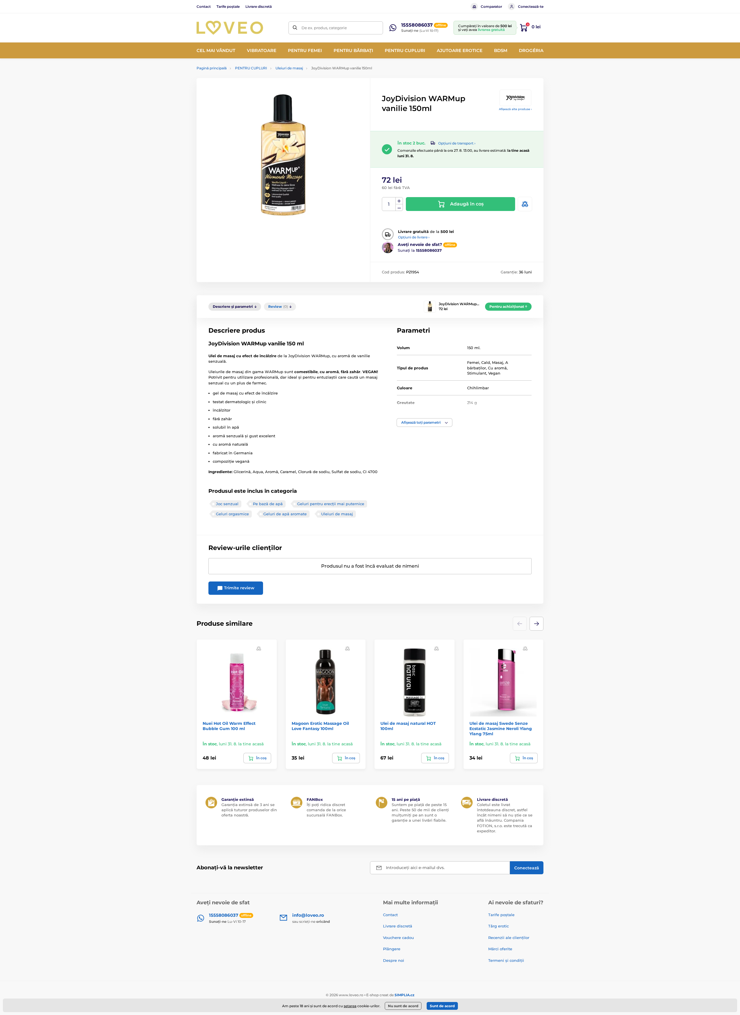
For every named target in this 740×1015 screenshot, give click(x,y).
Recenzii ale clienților (508, 937)
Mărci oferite (500, 949)
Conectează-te (530, 6)
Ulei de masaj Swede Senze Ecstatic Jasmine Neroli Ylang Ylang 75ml (500, 728)
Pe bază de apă (268, 503)
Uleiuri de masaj (289, 68)
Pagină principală (212, 68)
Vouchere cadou (398, 937)
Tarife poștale (228, 6)
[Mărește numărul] (399, 200)
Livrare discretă (258, 6)
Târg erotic (498, 926)
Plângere (391, 949)
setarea (350, 1006)
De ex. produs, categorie (324, 27)
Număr (389, 204)
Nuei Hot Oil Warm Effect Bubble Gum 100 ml (229, 726)
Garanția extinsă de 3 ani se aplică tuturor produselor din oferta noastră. (249, 809)
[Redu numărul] (399, 207)
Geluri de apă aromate (285, 514)
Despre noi (393, 960)
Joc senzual (227, 503)
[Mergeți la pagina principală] (230, 28)
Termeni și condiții (506, 960)
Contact (204, 6)
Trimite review (238, 587)
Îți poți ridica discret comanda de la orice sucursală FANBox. (326, 809)
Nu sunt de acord (403, 1006)
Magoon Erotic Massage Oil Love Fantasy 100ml (320, 726)
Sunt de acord (442, 1006)
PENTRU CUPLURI (251, 68)
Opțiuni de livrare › (414, 237)
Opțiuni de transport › (457, 143)
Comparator (491, 6)
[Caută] (294, 27)
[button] (424, 422)
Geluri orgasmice (232, 514)
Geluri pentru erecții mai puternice (330, 503)
